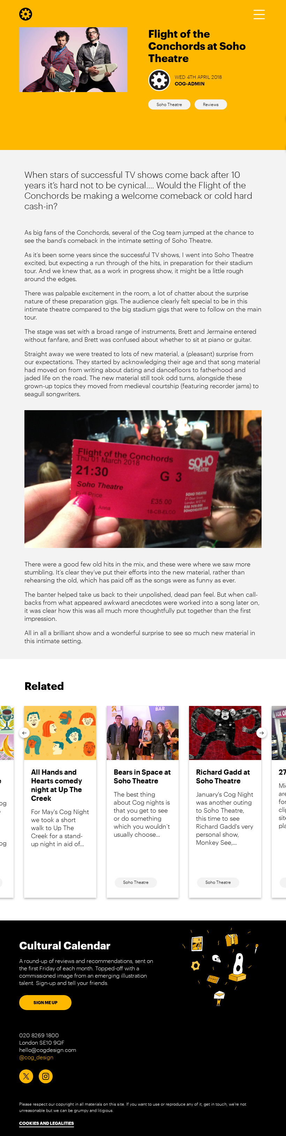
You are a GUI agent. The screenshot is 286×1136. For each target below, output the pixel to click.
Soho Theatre (169, 104)
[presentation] (24, 733)
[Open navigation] (259, 14)
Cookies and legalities (46, 1123)
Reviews (211, 104)
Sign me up (45, 1002)
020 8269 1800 (39, 1035)
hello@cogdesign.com (47, 1049)
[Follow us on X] (26, 1076)
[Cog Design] (25, 18)
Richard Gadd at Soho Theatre (223, 776)
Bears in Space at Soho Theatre (142, 776)
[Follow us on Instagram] (46, 1076)
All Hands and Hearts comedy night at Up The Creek (56, 785)
